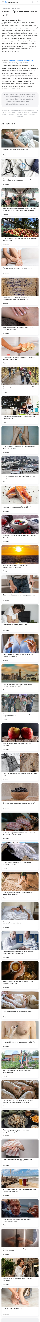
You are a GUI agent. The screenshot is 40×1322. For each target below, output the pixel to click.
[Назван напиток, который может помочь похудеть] (20, 1272)
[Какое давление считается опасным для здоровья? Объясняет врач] (20, 173)
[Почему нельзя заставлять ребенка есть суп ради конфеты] (20, 410)
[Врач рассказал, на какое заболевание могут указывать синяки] (20, 440)
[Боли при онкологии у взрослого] (20, 618)
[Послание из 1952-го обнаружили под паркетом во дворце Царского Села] (20, 291)
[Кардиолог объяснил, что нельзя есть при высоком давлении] (20, 975)
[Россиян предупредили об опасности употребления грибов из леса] (20, 1124)
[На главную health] (12, 2)
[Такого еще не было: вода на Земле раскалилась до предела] (20, 559)
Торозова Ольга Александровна (21, 60)
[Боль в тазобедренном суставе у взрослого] (20, 589)
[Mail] (6, 2)
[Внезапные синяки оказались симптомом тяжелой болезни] (20, 321)
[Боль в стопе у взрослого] (20, 1302)
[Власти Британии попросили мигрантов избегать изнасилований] (20, 678)
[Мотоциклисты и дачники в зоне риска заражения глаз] (20, 1064)
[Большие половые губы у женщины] (20, 143)
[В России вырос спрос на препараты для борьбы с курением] (20, 648)
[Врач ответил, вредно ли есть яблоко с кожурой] (20, 737)
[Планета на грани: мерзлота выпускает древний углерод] (20, 856)
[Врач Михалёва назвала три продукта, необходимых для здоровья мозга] (20, 499)
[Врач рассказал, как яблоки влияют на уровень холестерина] (20, 232)
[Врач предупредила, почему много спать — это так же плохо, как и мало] (20, 916)
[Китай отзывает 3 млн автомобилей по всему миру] (20, 470)
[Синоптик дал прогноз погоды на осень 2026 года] (20, 381)
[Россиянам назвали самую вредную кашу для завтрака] (20, 529)
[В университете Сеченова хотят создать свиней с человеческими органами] (20, 1094)
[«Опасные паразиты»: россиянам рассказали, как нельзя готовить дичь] (20, 826)
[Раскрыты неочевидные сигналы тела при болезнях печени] (20, 262)
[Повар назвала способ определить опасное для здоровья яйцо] (20, 351)
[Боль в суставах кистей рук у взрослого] (20, 1153)
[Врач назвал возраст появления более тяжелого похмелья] (20, 1213)
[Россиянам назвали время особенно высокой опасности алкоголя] (20, 1183)
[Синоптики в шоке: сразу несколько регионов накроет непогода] (20, 708)
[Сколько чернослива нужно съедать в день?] (20, 797)
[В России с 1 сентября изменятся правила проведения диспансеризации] (20, 945)
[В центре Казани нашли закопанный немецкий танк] (20, 767)
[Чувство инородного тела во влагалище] (20, 1005)
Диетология (16, 8)
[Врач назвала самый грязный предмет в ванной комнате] (20, 1243)
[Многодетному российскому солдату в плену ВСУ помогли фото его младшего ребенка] (20, 202)
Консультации (5, 8)
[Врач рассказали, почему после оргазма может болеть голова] (20, 886)
